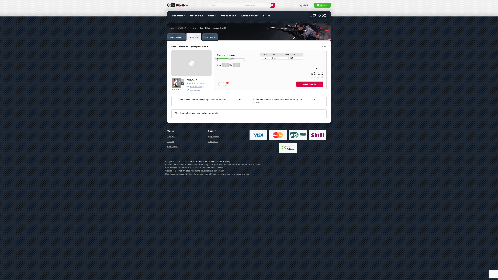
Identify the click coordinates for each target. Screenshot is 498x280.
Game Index (172, 146)
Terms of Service (196, 161)
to (231, 65)
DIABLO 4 (212, 16)
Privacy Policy (211, 161)
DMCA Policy (224, 161)
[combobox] (255, 5)
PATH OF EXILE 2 (228, 16)
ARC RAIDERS (178, 16)
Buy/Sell (324, 5)
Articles (170, 141)
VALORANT (182, 28)
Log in (305, 5)
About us (171, 136)
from (219, 65)
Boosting (193, 28)
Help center (213, 136)
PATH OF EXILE (196, 16)
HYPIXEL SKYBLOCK (249, 16)
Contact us (213, 141)
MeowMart (192, 80)
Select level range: (226, 55)
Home (172, 28)
